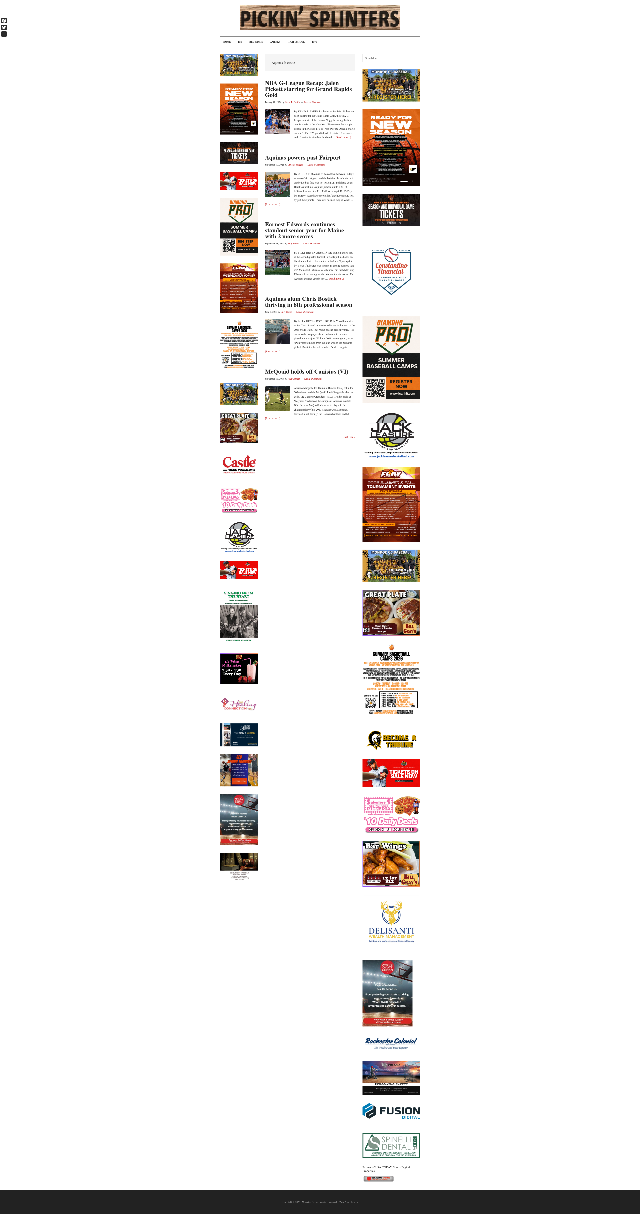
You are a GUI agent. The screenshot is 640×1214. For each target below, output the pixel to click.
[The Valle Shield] (391, 1094)
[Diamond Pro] (391, 401)
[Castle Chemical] (239, 478)
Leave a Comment (312, 102)
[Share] (4, 34)
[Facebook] (4, 20)
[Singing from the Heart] (239, 644)
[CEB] (239, 785)
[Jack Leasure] (391, 458)
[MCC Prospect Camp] (391, 100)
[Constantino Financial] (391, 307)
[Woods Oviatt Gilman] (387, 1025)
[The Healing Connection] (239, 714)
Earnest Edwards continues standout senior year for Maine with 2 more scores (304, 230)
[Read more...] (343, 137)
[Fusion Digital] (391, 1117)
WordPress (344, 1201)
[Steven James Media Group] (239, 745)
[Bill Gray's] (391, 634)
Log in (354, 1201)
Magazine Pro (308, 1201)
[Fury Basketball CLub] (391, 185)
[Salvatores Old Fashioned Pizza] (391, 832)
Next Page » (349, 436)
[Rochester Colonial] (391, 1052)
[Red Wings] (391, 785)
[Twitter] (4, 27)
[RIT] (391, 225)
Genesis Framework (328, 1201)
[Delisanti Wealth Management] (391, 951)
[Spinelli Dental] (391, 1156)
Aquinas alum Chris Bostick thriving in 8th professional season (308, 301)
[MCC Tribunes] (391, 750)
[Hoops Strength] (391, 714)
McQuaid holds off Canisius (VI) (306, 371)
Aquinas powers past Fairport (303, 157)
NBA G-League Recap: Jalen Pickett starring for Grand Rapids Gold (308, 88)
